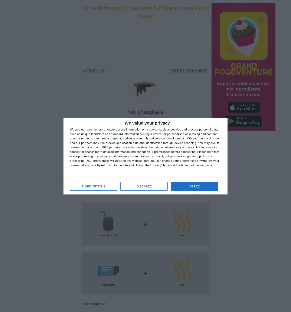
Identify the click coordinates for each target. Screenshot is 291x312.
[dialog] (145, 156)
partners (92, 129)
